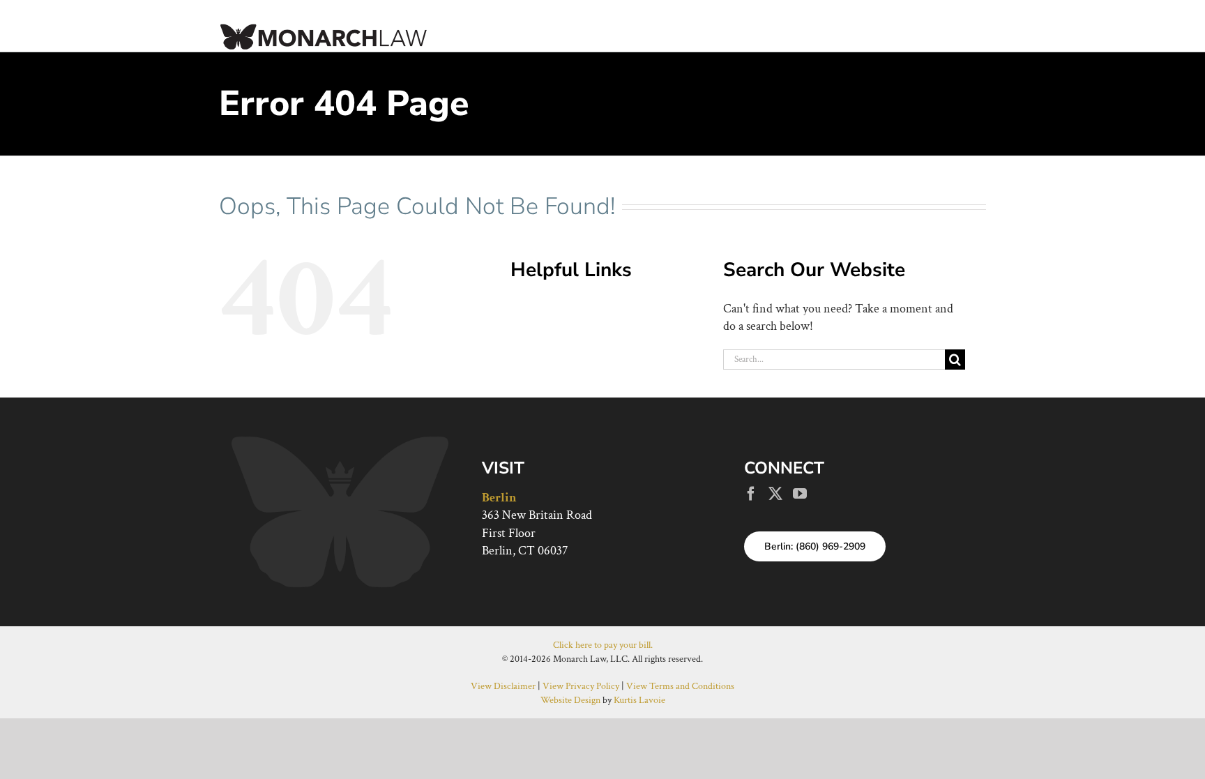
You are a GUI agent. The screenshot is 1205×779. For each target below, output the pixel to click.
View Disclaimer (503, 686)
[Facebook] (751, 494)
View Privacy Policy (581, 686)
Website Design (570, 700)
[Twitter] (775, 494)
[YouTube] (800, 494)
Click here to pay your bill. (603, 645)
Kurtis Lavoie (639, 700)
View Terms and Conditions (680, 686)
